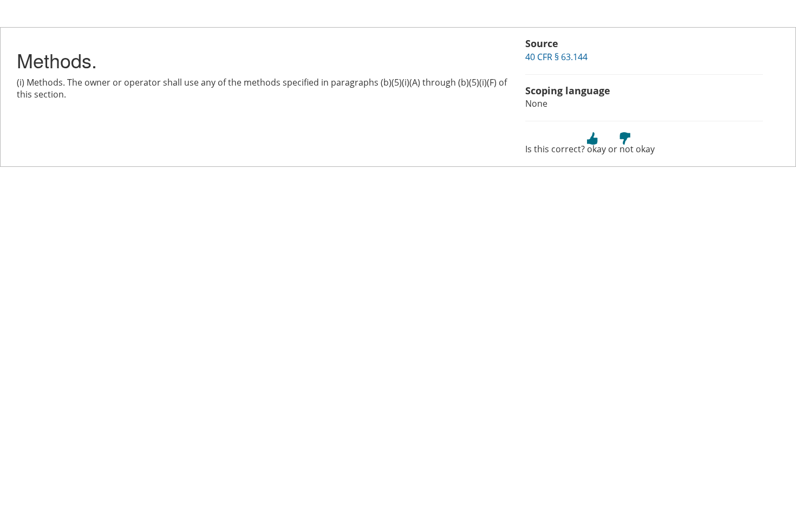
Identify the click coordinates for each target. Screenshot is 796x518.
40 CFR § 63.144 (556, 57)
